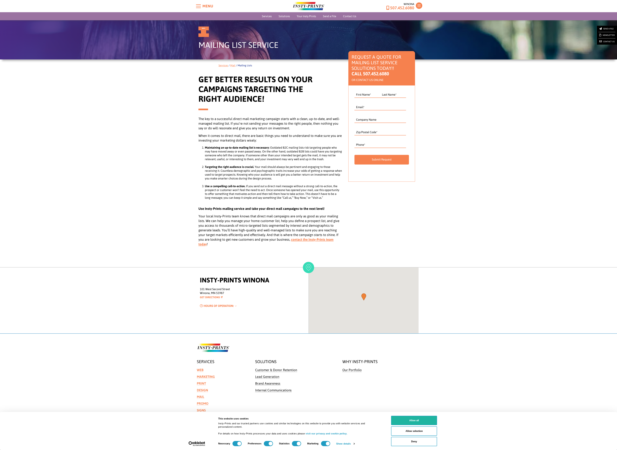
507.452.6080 (402, 8)
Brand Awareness (267, 383)
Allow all (414, 420)
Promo (202, 403)
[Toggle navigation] (419, 5)
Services (267, 16)
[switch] (268, 443)
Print (201, 383)
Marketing (206, 377)
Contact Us (349, 16)
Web (200, 370)
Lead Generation (267, 377)
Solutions (284, 16)
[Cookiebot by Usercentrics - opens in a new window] (197, 443)
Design (202, 390)
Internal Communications (273, 390)
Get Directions (210, 297)
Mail (232, 65)
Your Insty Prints (306, 16)
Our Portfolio (352, 370)
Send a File (329, 16)
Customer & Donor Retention (276, 370)
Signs (201, 410)
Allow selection (414, 431)
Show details (343, 443)
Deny (414, 441)
